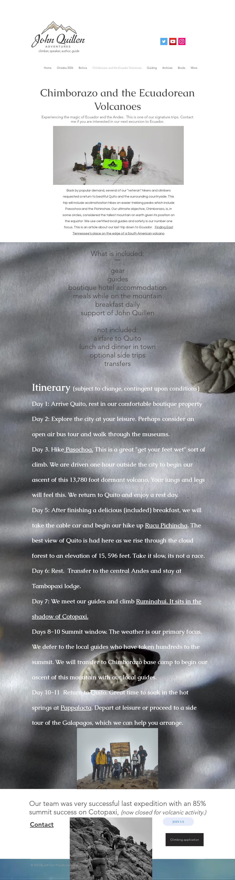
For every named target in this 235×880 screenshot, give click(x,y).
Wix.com (84, 865)
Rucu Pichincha (166, 525)
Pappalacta (76, 708)
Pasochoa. (78, 449)
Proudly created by (67, 865)
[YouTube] (172, 41)
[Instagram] (181, 41)
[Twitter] (163, 41)
